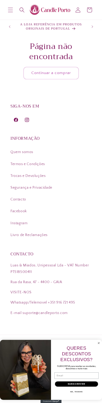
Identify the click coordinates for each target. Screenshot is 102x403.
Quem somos (21, 152)
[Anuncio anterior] (9, 26)
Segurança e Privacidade (31, 188)
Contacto (18, 199)
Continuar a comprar (51, 73)
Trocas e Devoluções (28, 176)
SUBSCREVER (77, 384)
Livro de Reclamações (29, 235)
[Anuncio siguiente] (92, 26)
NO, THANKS (76, 392)
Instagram (18, 223)
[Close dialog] (99, 343)
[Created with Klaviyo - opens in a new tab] (51, 401)
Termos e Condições (27, 164)
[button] (10, 10)
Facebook (18, 211)
